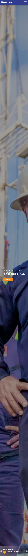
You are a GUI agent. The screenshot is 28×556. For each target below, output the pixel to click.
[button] (14, 551)
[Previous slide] (1, 551)
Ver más (7, 279)
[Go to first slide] (27, 551)
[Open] (25, 2)
